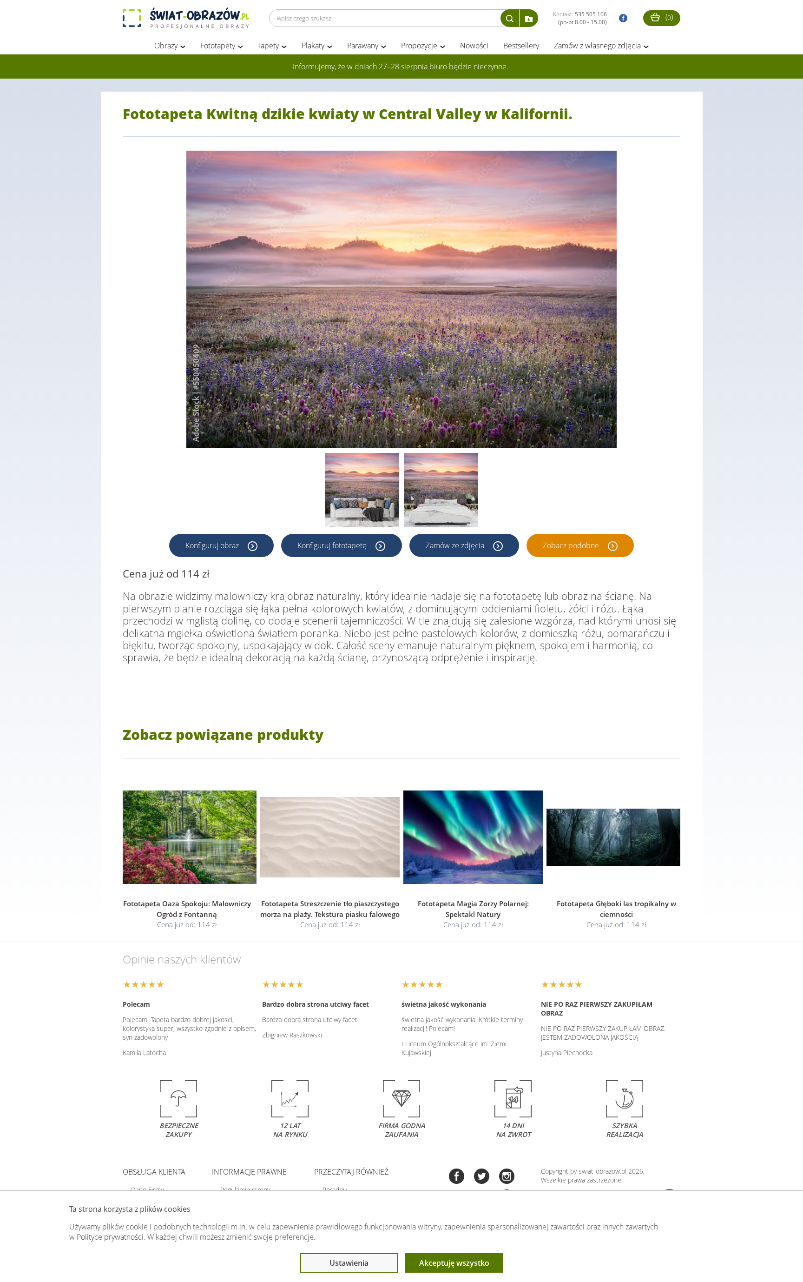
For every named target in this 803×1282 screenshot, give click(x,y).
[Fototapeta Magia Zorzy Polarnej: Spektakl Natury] (473, 837)
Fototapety (217, 45)
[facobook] (620, 18)
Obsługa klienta (154, 1172)
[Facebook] (456, 1177)
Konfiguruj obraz (213, 545)
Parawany (362, 45)
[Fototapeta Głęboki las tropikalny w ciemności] (616, 837)
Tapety (268, 45)
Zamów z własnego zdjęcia (597, 45)
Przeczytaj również (351, 1172)
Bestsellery (521, 45)
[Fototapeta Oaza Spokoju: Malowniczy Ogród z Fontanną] (186, 837)
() (668, 17)
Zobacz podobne (572, 545)
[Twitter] (482, 1177)
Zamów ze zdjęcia (456, 545)
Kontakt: (580, 18)
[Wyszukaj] (509, 18)
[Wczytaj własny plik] (529, 18)
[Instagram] (507, 1177)
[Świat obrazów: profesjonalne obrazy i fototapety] (186, 18)
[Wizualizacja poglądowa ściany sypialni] (441, 490)
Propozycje (419, 45)
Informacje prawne (249, 1172)
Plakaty (313, 45)
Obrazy (166, 45)
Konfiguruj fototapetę (333, 545)
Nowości (474, 45)
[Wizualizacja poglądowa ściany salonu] (362, 490)
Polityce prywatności (110, 1237)
